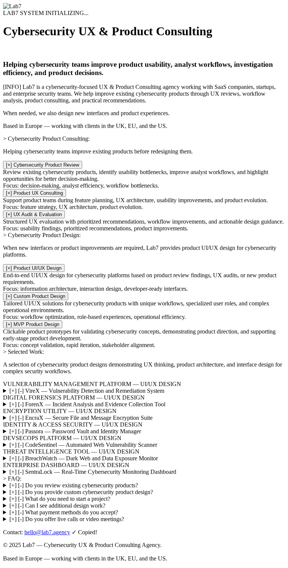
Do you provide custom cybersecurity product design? (81, 492)
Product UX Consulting (34, 193)
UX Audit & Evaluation (34, 214)
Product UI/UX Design (34, 268)
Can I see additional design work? (57, 505)
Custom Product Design (35, 296)
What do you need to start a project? (59, 499)
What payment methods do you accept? (63, 512)
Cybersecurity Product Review (42, 165)
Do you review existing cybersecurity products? (73, 485)
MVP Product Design (32, 324)
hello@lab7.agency (47, 532)
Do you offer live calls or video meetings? (66, 519)
